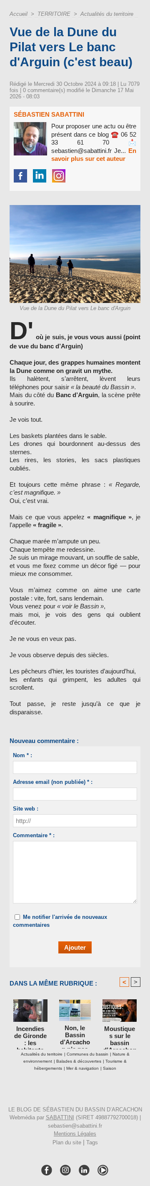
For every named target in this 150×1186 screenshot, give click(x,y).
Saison (109, 1068)
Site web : (25, 809)
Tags (92, 1142)
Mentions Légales (75, 1134)
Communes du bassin (87, 1054)
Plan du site (66, 1142)
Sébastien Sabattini (49, 114)
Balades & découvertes (78, 1061)
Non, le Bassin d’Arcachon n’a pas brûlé (75, 1034)
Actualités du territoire (106, 14)
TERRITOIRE (54, 14)
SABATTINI (60, 1117)
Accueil (19, 14)
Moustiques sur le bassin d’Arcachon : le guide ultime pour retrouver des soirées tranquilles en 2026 (120, 1035)
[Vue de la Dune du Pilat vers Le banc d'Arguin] (75, 208)
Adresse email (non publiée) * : (52, 782)
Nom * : (22, 755)
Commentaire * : (34, 835)
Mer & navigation (82, 1068)
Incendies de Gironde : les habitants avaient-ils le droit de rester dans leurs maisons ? (30, 1035)
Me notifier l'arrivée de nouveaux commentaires (60, 921)
